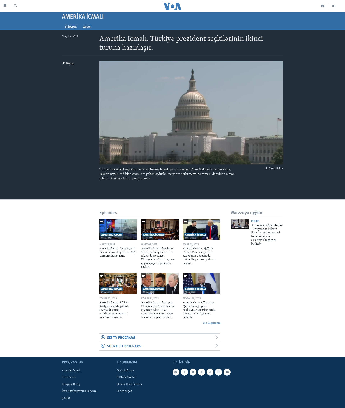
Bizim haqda (124, 391)
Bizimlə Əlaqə (125, 370)
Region (255, 221)
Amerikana (69, 377)
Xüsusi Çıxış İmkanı (129, 384)
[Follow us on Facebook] (175, 372)
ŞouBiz (66, 398)
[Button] (68, 64)
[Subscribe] (227, 372)
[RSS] (210, 372)
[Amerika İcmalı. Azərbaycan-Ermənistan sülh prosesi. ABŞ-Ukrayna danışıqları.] (118, 229)
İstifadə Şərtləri (127, 377)
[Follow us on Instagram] (184, 372)
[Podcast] (218, 372)
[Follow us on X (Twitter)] (201, 372)
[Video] (333, 6)
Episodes (71, 27)
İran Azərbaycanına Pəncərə (79, 391)
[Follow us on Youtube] (193, 372)
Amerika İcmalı (71, 370)
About (87, 27)
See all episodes (211, 323)
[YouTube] (322, 6)
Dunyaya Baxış (71, 384)
